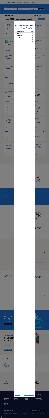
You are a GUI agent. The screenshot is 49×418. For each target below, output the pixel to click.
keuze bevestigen (17, 395)
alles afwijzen (26, 395)
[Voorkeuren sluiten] (1, 417)
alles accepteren (31, 395)
